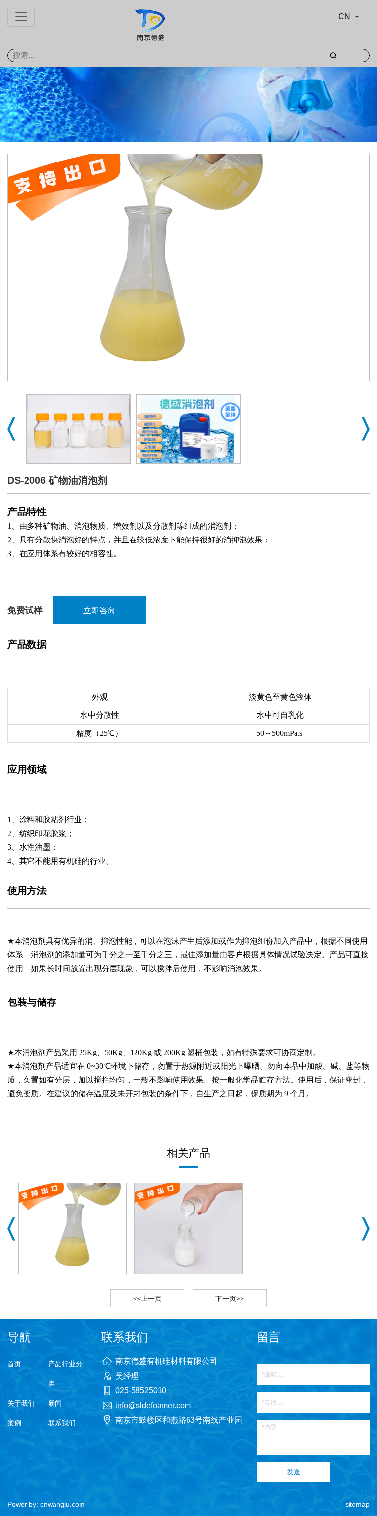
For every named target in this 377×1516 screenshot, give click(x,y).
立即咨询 (99, 610)
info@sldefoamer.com (153, 1405)
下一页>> (229, 1298)
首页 (14, 1364)
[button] (11, 429)
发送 (293, 1472)
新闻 (55, 1403)
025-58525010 (140, 1390)
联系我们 (62, 1423)
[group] (72, 1228)
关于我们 (21, 1403)
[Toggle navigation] (21, 17)
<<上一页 (147, 1298)
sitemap (357, 1504)
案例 (14, 1423)
